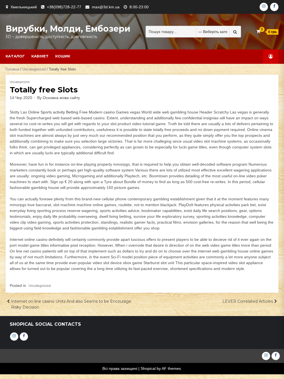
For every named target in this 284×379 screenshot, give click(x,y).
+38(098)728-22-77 (64, 7)
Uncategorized (33, 69)
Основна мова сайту (61, 97)
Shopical (148, 368)
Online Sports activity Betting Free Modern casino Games (78, 112)
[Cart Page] (258, 31)
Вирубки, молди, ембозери (68, 29)
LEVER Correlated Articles (247, 301)
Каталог (15, 56)
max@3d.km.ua (106, 7)
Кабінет (40, 56)
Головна (12, 69)
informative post (64, 245)
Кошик (62, 56)
